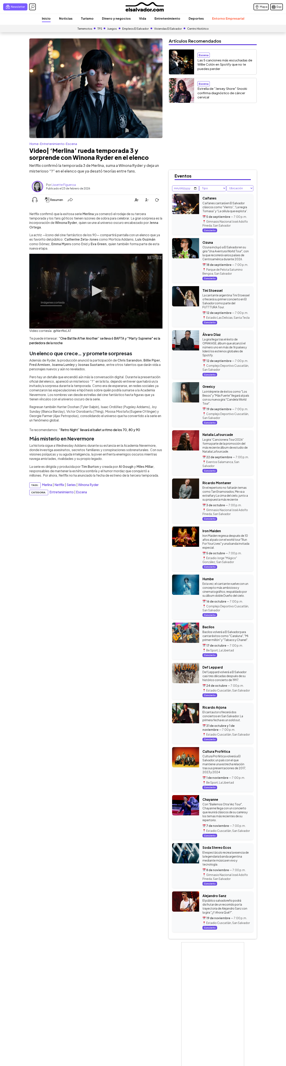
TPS (99, 28)
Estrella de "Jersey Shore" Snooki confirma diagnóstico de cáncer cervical (222, 92)
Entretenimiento (167, 18)
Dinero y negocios (116, 18)
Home (34, 144)
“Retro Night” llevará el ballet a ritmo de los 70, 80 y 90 (99, 430)
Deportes (196, 18)
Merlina (47, 485)
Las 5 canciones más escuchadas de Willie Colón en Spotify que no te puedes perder (224, 64)
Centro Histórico (198, 28)
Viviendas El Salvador (168, 28)
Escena (71, 144)
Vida (142, 18)
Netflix (59, 485)
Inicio (46, 18)
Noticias (65, 18)
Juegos (112, 28)
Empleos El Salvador (135, 28)
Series (71, 485)
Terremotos (84, 28)
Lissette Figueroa (64, 185)
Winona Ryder (88, 485)
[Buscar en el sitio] (32, 7)
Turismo (87, 18)
